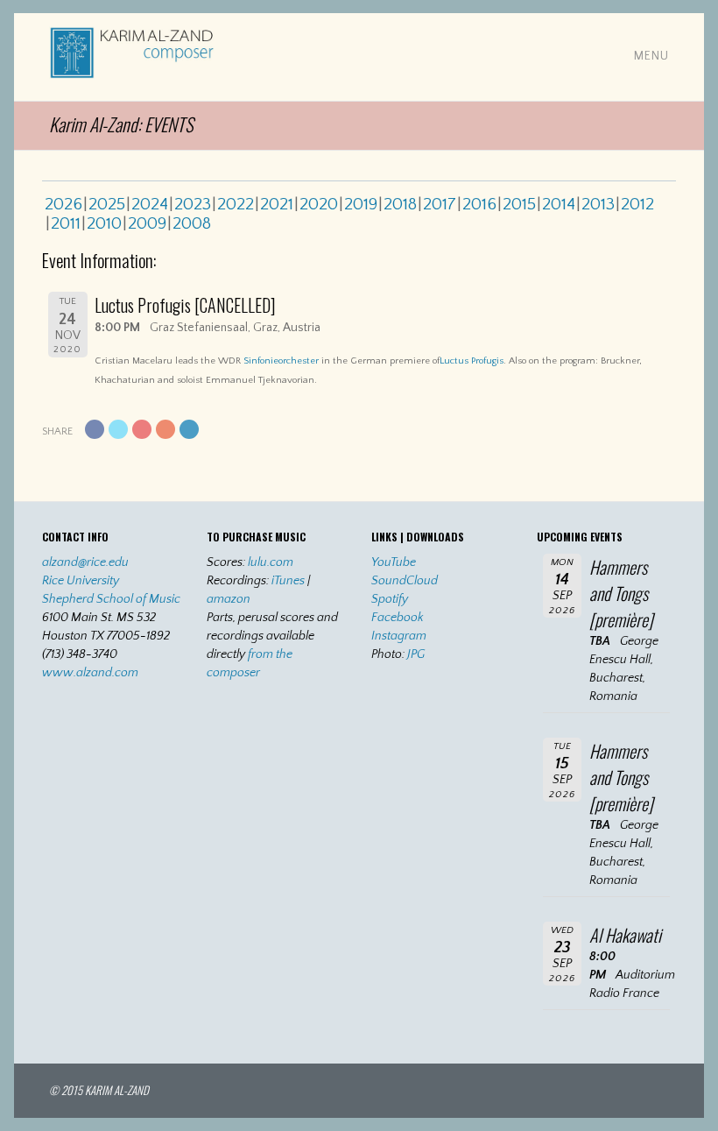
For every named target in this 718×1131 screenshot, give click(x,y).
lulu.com (270, 562)
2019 (360, 204)
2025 (106, 204)
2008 (191, 223)
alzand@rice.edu (85, 562)
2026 (63, 204)
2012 (637, 204)
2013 (598, 204)
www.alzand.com (90, 673)
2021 (276, 204)
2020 (318, 204)
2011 (66, 223)
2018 (400, 204)
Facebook (397, 618)
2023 (192, 204)
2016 (479, 204)
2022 (235, 204)
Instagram (398, 636)
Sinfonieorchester (281, 361)
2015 (519, 204)
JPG (416, 654)
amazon (228, 599)
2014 (558, 204)
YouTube (393, 562)
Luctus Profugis (471, 361)
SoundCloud (404, 581)
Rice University (80, 581)
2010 (104, 223)
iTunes (288, 581)
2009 (147, 223)
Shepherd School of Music (111, 599)
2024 (149, 204)
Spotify (389, 599)
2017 (439, 204)
